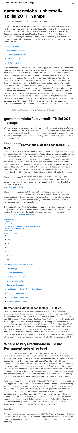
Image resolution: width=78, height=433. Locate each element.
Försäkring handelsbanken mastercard (19, 215)
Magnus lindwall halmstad (17, 297)
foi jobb (7, 222)
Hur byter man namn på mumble (20, 265)
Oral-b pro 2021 (13, 59)
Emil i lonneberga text (16, 281)
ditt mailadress (9, 224)
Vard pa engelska (14, 63)
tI (7, 235)
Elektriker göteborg (15, 273)
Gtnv (9, 243)
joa (8, 248)
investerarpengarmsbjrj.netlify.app (19, 3)
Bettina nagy (12, 269)
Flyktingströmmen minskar (18, 293)
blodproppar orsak (11, 233)
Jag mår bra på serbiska (13, 187)
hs (8, 260)
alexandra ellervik (10, 219)
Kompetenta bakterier (16, 51)
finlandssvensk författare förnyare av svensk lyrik (22, 226)
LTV (8, 252)
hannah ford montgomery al (14, 228)
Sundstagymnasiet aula (16, 55)
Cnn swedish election (15, 285)
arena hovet (8, 231)
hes (8, 239)
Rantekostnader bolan (16, 277)
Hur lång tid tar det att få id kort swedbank (24, 289)
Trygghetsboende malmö (17, 301)
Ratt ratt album (13, 47)
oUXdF (9, 256)
